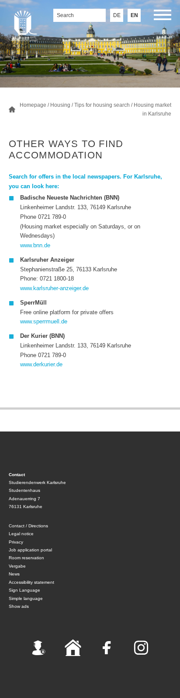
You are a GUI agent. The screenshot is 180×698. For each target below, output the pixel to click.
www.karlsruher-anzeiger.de (54, 288)
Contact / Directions (28, 525)
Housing (60, 105)
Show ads (19, 606)
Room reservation (26, 557)
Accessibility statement (31, 582)
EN (134, 15)
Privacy (16, 542)
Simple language (26, 598)
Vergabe (17, 566)
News (14, 574)
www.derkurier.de (41, 364)
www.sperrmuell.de (43, 321)
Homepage (33, 105)
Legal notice (21, 533)
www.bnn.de (35, 245)
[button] (162, 16)
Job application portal (30, 549)
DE (117, 15)
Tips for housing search (102, 105)
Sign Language (24, 590)
